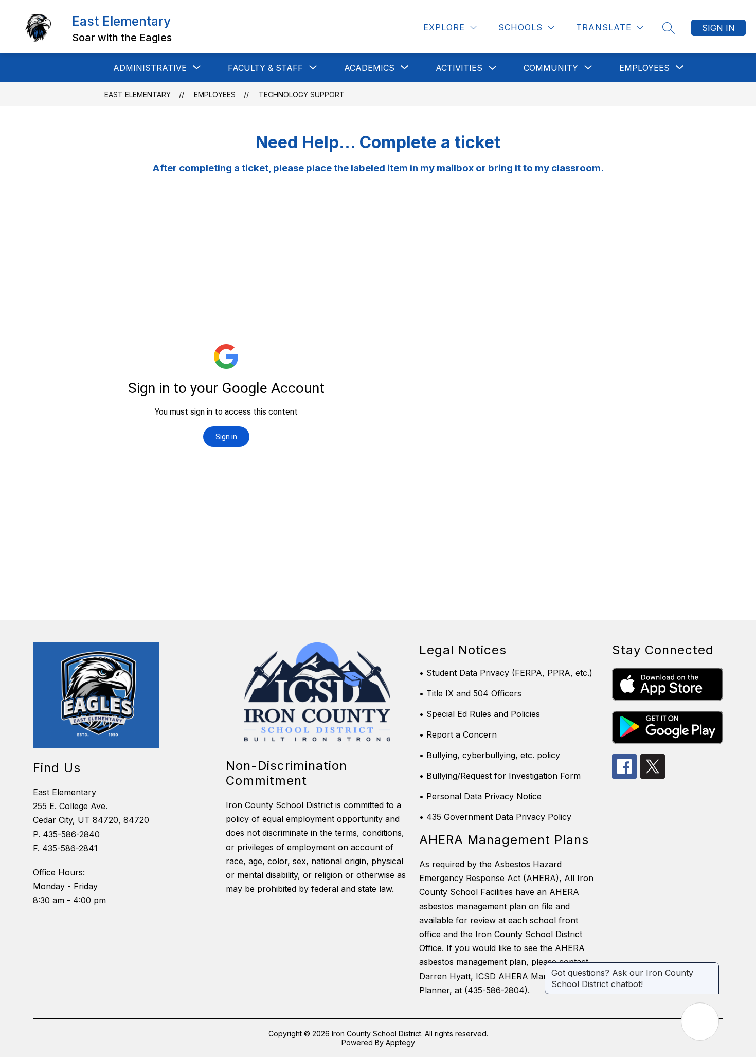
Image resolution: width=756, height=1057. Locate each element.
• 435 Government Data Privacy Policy (495, 817)
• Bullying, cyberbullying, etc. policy (489, 755)
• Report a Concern (458, 734)
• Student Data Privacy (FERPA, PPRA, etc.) (505, 673)
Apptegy (400, 1042)
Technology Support (302, 94)
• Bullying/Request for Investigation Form (500, 776)
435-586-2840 (71, 834)
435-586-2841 (70, 848)
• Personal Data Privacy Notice (480, 796)
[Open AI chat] (699, 1021)
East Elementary (137, 94)
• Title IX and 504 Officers (470, 693)
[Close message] (711, 967)
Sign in (718, 28)
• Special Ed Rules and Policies (479, 714)
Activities (459, 68)
